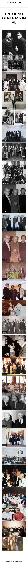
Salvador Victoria (14, 2)
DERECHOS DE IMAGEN (14, 561)
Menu (14, 5)
